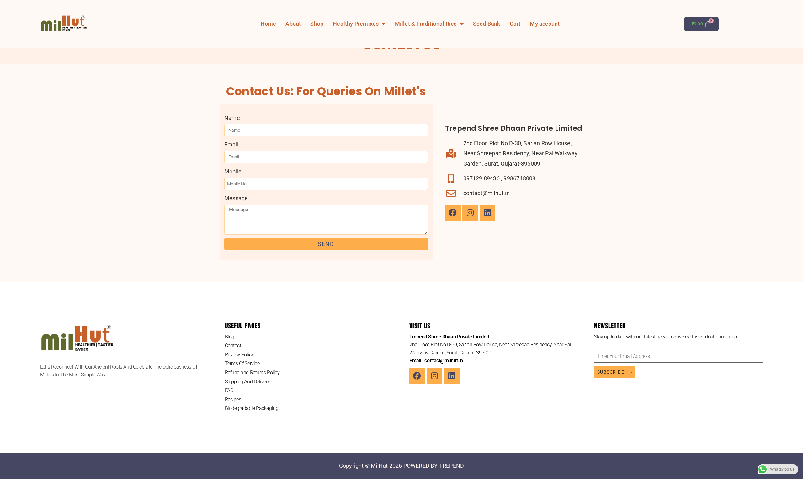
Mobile (233, 171)
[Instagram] (470, 213)
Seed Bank (486, 24)
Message (236, 198)
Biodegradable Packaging (252, 408)
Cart (515, 24)
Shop (316, 24)
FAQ (229, 390)
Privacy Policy (239, 355)
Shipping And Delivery (247, 382)
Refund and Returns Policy (252, 372)
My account (545, 24)
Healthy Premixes (356, 24)
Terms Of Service (242, 363)
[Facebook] (453, 213)
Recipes (233, 399)
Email (231, 144)
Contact (233, 346)
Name (232, 117)
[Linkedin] (487, 213)
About (293, 24)
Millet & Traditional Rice (426, 24)
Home (268, 24)
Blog (229, 337)
